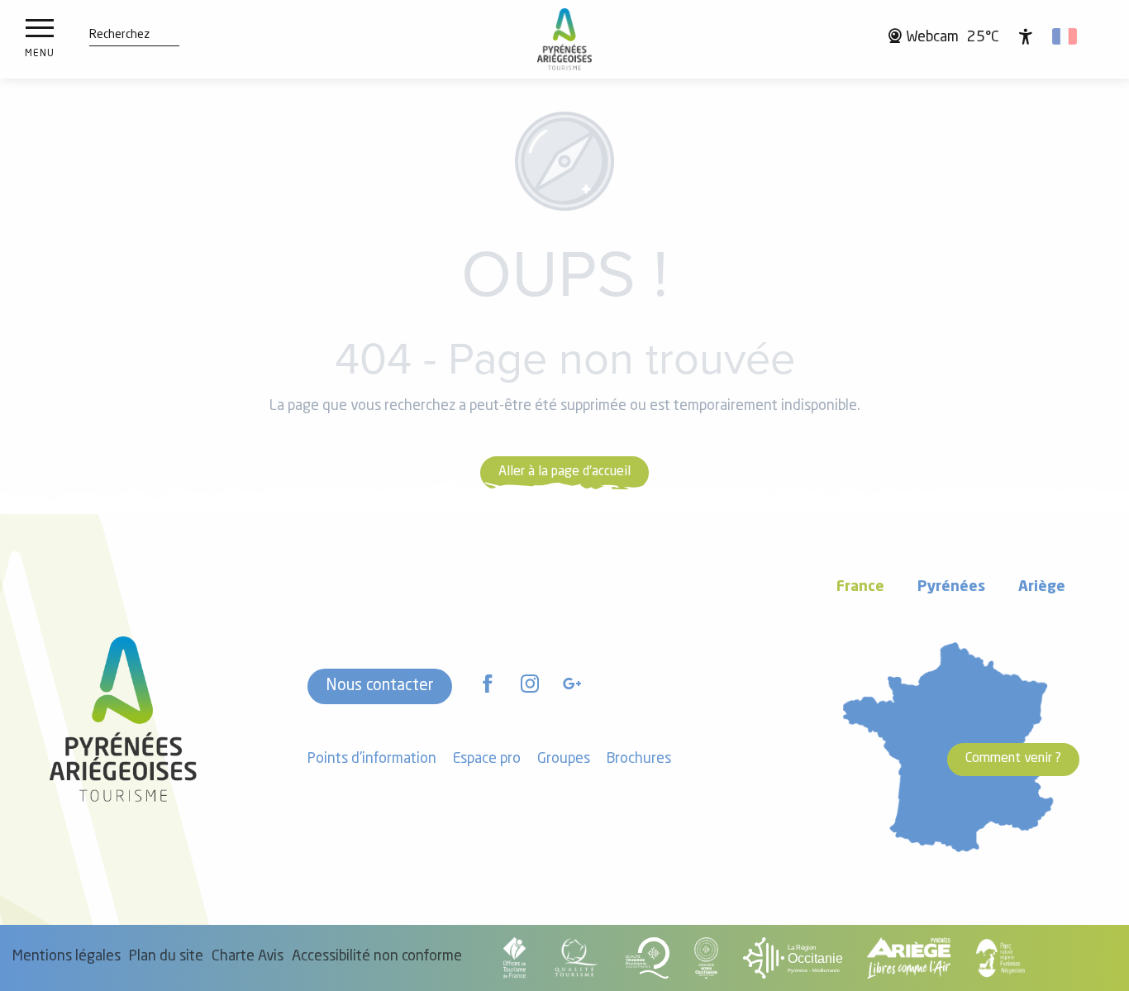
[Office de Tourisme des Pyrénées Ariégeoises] (565, 39)
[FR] (1066, 36)
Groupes (563, 759)
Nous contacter (380, 686)
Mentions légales (66, 957)
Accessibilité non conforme (377, 957)
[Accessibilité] (1026, 36)
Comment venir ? (1013, 758)
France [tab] (860, 587)
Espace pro (487, 759)
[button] (119, 35)
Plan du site (166, 957)
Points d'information (371, 759)
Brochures (639, 759)
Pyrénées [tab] (951, 587)
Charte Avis (247, 957)
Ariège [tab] (1041, 587)
